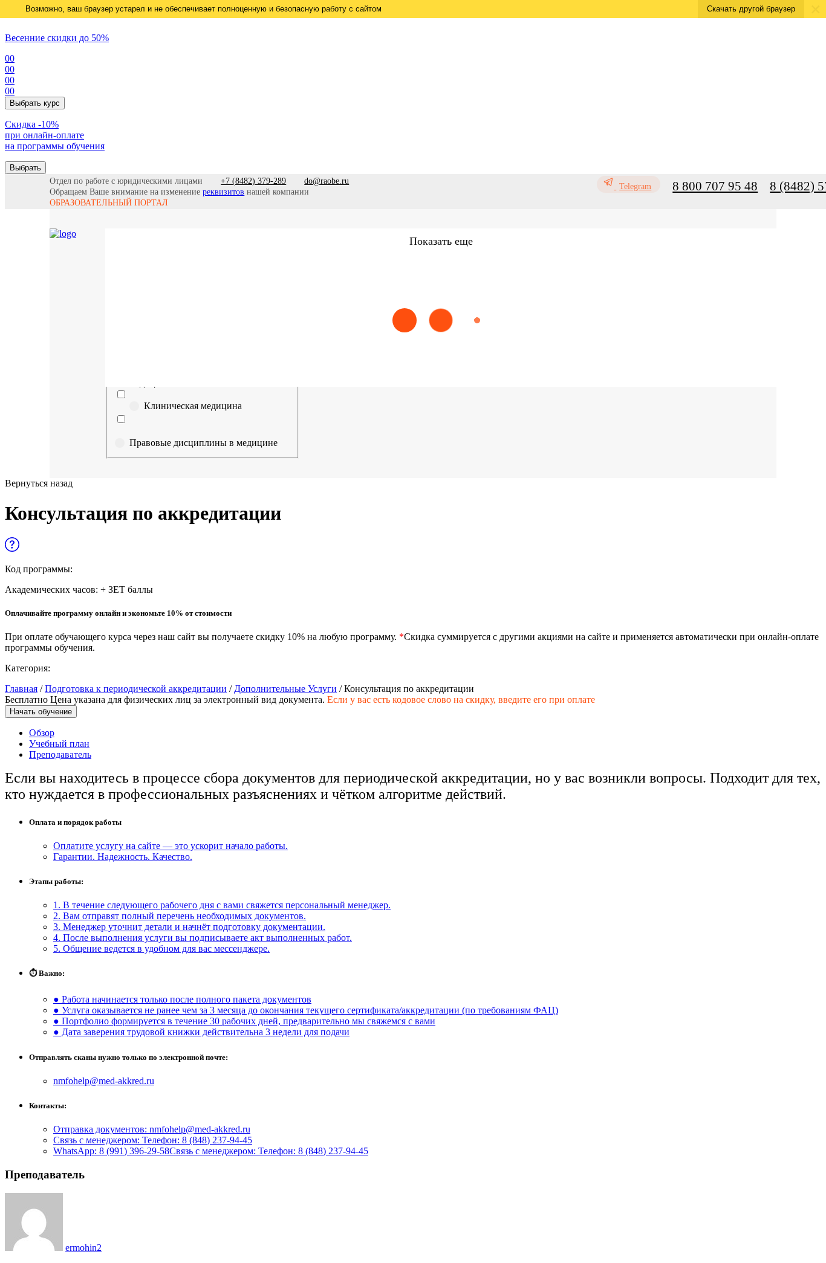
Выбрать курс (35, 103)
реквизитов (223, 191)
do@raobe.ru (326, 181)
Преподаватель (60, 754)
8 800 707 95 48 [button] (715, 186)
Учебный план (59, 743)
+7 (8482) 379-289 (253, 181)
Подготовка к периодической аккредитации (136, 688)
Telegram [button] (635, 186)
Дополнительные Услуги (285, 688)
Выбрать (25, 167)
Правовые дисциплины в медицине (203, 443)
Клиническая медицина (193, 406)
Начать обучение (41, 711)
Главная (21, 688)
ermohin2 (83, 1247)
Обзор (41, 733)
